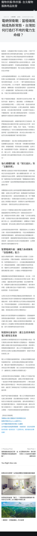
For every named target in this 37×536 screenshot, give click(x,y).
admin (18, 17)
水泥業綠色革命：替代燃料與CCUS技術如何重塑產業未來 (27, 454)
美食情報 (13, 17)
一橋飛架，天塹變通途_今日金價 (12, 520)
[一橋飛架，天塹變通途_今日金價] (18, 510)
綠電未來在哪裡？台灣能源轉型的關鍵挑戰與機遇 (18, 473)
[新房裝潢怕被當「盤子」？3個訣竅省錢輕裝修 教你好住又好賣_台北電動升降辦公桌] (18, 485)
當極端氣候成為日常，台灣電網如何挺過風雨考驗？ (9, 454)
